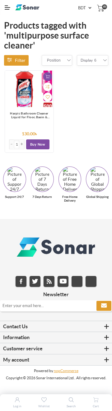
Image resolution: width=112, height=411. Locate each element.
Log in (17, 406)
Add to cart (47, 76)
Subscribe (103, 306)
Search (71, 406)
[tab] (56, 326)
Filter (20, 60)
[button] (22, 144)
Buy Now (37, 144)
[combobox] (53, 60)
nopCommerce (66, 371)
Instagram (77, 281)
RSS (49, 281)
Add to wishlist (47, 97)
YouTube (63, 281)
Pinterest (91, 281)
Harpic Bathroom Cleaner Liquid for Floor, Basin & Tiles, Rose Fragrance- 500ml (29, 116)
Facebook (21, 281)
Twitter (35, 281)
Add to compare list (47, 86)
